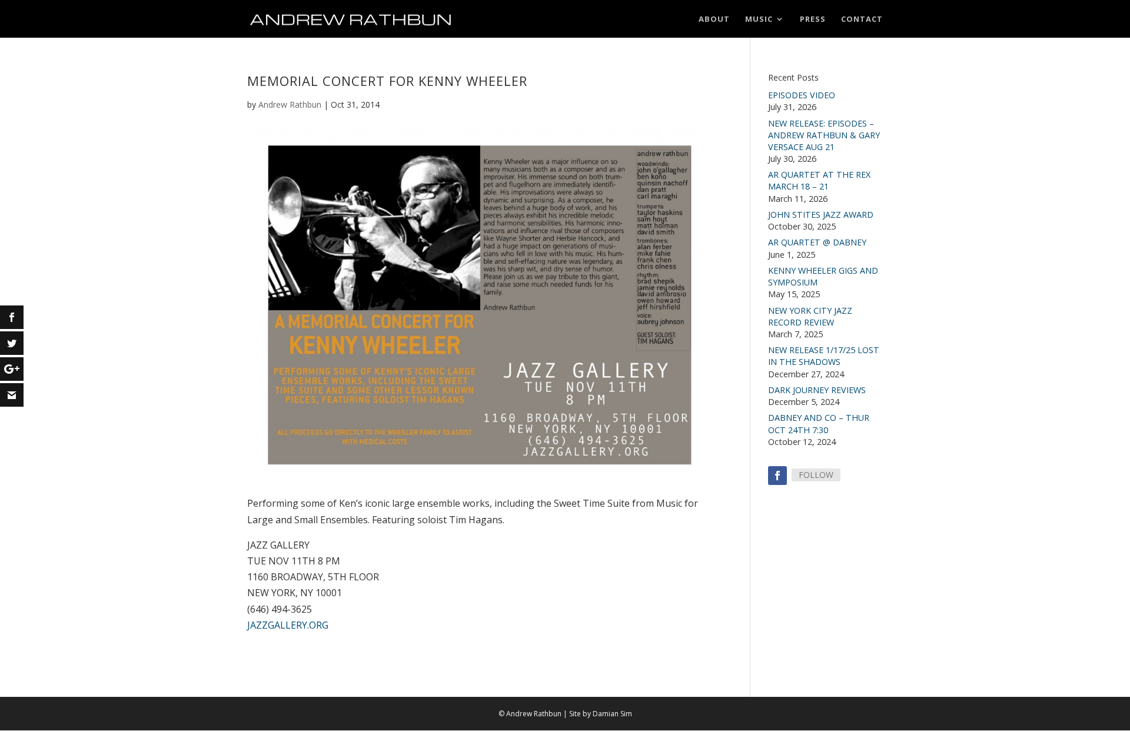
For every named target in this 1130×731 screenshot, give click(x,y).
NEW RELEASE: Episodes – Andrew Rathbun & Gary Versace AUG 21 (824, 135)
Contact (862, 19)
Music (759, 19)
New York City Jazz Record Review (810, 316)
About (714, 19)
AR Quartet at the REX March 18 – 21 (819, 180)
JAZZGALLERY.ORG (287, 625)
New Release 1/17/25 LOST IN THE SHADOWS (823, 355)
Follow (816, 474)
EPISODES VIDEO (801, 95)
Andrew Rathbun (289, 104)
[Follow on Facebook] (777, 475)
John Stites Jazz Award (820, 214)
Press (813, 19)
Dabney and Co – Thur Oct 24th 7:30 (818, 423)
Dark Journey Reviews (817, 390)
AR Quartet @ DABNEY (817, 242)
